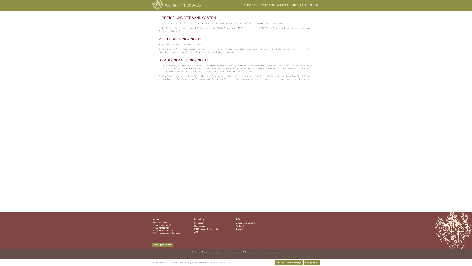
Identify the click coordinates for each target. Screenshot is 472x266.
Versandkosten (230, 252)
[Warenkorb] (317, 5)
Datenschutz (199, 226)
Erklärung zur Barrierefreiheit (207, 229)
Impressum (199, 223)
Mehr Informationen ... (224, 263)
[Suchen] (305, 5)
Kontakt (239, 229)
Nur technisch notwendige (289, 262)
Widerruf (240, 226)
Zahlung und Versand (245, 223)
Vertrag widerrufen (162, 245)
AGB (196, 232)
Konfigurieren (311, 262)
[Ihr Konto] (311, 5)
